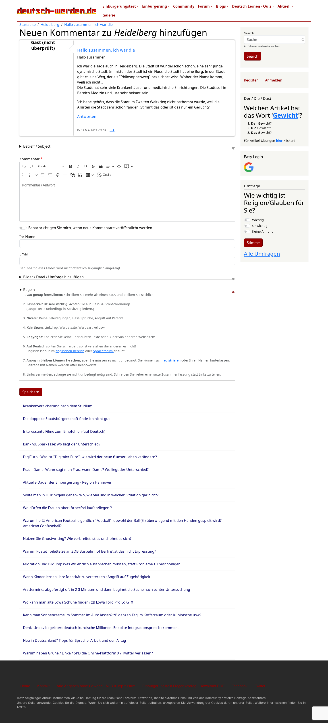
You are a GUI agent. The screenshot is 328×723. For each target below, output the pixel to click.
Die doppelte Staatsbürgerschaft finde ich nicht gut (66, 418)
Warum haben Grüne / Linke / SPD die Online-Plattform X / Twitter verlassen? (88, 653)
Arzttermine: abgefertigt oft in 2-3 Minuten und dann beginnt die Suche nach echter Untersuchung (106, 589)
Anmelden (273, 80)
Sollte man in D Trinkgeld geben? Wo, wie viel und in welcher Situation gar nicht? (90, 495)
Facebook (240, 685)
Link (112, 130)
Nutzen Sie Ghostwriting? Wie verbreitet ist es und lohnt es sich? (77, 538)
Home (25, 685)
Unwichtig (260, 225)
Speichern (30, 391)
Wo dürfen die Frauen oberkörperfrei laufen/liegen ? (67, 507)
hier (279, 140)
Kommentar (29, 159)
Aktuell (284, 6)
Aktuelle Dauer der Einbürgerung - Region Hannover (67, 482)
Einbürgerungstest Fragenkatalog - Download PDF (183, 685)
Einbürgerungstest (119, 6)
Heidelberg (50, 24)
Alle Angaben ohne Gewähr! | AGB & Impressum (96, 685)
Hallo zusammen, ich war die (88, 24)
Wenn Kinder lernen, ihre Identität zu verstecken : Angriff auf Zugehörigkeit (86, 576)
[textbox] (127, 200)
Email (24, 254)
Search (249, 33)
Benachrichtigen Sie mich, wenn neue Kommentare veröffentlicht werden (90, 227)
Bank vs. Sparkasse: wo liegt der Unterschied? (61, 444)
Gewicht (285, 115)
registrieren (171, 360)
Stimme (253, 242)
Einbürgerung (154, 6)
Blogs (221, 6)
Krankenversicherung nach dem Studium (57, 405)
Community (183, 6)
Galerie (108, 15)
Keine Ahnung (263, 231)
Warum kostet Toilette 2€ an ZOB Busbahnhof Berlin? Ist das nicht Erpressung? (89, 551)
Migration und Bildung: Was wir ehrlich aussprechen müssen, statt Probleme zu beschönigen (102, 564)
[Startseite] (57, 11)
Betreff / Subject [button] (36, 146)
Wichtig (258, 219)
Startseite (27, 24)
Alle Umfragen (262, 253)
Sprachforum (103, 351)
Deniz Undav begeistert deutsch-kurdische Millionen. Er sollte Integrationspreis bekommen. (101, 627)
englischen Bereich (70, 351)
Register (251, 80)
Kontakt (43, 685)
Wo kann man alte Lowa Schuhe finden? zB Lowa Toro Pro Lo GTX (78, 602)
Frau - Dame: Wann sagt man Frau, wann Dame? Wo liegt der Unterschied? (86, 469)
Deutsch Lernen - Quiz (251, 6)
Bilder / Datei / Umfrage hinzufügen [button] (53, 276)
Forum (204, 6)
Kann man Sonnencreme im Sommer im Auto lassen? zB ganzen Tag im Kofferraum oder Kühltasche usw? (112, 614)
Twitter (260, 685)
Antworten (86, 116)
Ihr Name (27, 236)
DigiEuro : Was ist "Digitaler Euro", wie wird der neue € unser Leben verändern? (90, 456)
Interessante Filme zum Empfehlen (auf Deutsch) (64, 431)
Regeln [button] (29, 289)
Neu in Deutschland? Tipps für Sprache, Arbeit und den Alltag (74, 640)
